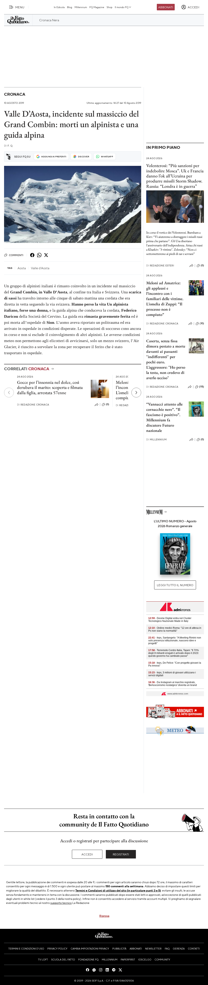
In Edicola (59, 7)
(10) (202, 323)
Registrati (121, 854)
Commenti (16, 255)
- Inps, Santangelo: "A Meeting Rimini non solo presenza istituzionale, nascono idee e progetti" (174, 640)
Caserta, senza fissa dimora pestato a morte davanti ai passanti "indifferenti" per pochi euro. (165, 351)
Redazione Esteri (160, 265)
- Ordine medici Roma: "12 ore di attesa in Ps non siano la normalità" (174, 629)
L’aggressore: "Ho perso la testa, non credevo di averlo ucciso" (165, 372)
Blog (69, 7)
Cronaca (14, 94)
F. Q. (8, 145)
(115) (201, 386)
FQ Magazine (96, 7)
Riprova (104, 915)
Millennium (81, 7)
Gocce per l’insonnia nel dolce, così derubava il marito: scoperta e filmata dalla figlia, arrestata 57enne (50, 387)
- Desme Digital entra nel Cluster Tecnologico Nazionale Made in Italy (169, 619)
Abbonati (165, 7)
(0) (107, 404)
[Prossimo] (136, 392)
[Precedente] (9, 392)
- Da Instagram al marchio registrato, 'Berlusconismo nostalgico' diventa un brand (172, 684)
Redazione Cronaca (33, 404)
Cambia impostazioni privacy (90, 948)
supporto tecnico (61, 903)
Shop (109, 7)
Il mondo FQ (121, 7)
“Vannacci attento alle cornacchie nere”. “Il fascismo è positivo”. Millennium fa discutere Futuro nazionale (164, 417)
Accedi (87, 854)
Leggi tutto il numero (175, 585)
